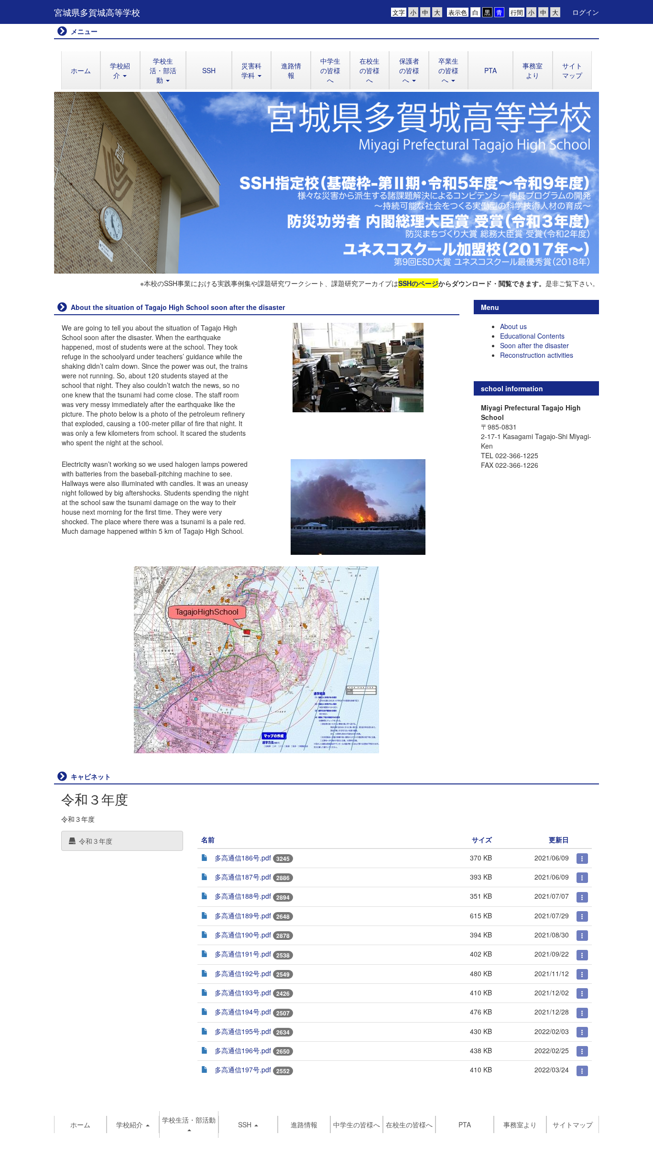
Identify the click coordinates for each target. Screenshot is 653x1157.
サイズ (482, 839)
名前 (208, 839)
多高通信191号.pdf (243, 954)
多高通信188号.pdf (243, 896)
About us (513, 326)
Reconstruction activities (536, 355)
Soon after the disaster (534, 345)
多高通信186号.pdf (243, 857)
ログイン (585, 12)
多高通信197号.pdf (243, 1069)
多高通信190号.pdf (243, 934)
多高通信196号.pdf (243, 1050)
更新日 (559, 839)
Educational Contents (532, 336)
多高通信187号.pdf (243, 877)
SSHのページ (418, 283)
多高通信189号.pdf (243, 915)
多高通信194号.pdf (243, 1011)
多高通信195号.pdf (243, 1031)
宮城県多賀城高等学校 (97, 12)
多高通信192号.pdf (243, 973)
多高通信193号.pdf (243, 992)
